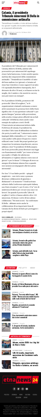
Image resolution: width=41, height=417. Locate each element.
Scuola (35, 395)
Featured (33, 219)
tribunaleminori (19, 221)
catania (19, 217)
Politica (6, 395)
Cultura (27, 395)
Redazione (13, 34)
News (21, 395)
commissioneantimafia (11, 219)
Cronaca (14, 395)
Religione (18, 397)
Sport (26, 397)
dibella (25, 219)
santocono (7, 221)
